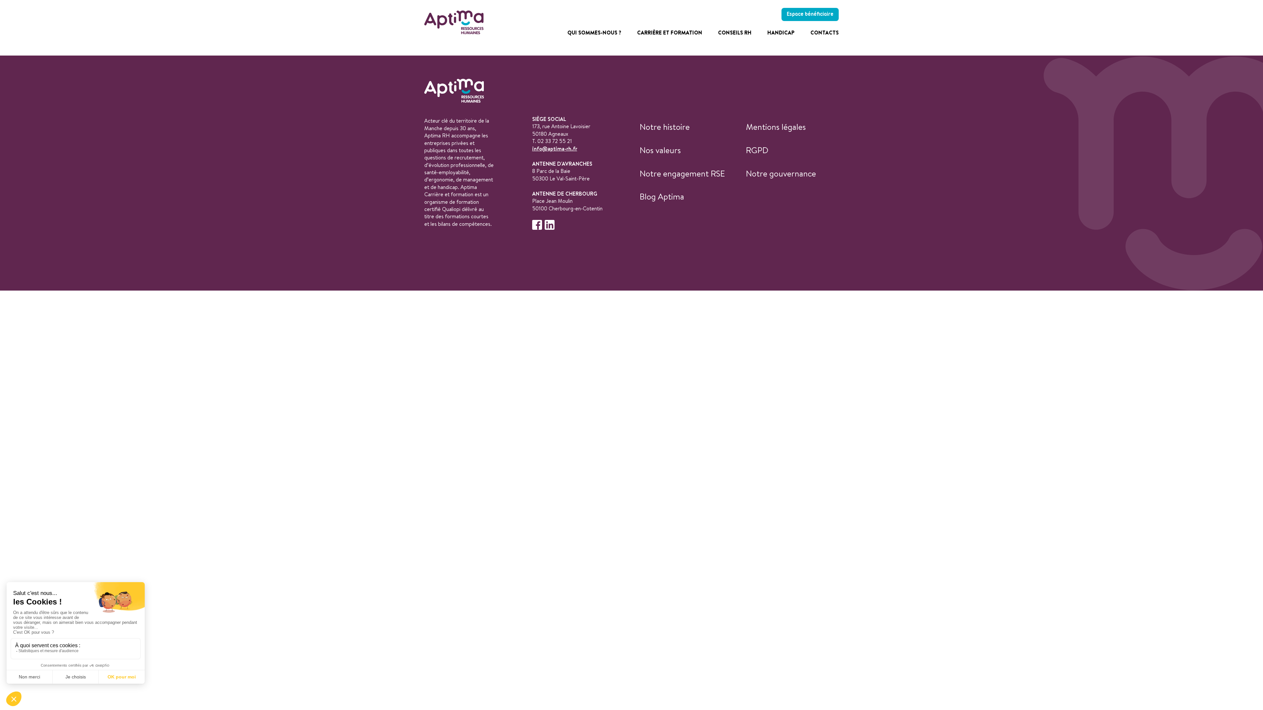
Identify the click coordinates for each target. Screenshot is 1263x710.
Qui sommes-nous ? (594, 32)
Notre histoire (665, 126)
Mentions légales (776, 126)
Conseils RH (735, 32)
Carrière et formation (669, 32)
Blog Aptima (662, 196)
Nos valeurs (660, 150)
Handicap (781, 32)
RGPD (757, 150)
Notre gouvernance (781, 173)
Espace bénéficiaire (810, 14)
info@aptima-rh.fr (554, 148)
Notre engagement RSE (682, 173)
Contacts (824, 32)
